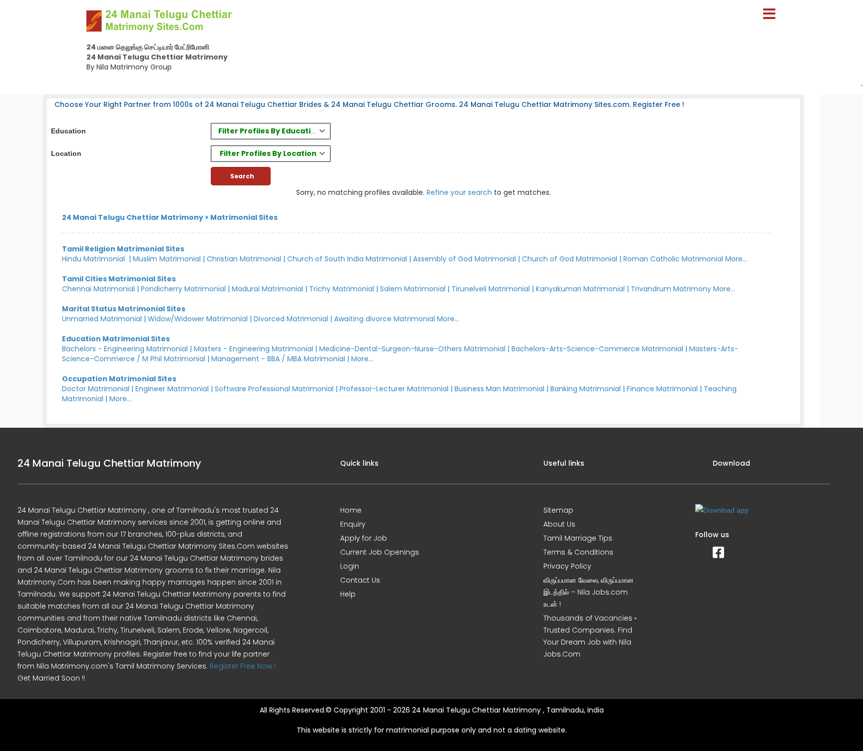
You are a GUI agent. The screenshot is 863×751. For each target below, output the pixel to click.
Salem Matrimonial (412, 289)
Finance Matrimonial (662, 389)
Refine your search (459, 192)
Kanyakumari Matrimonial (580, 289)
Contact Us (360, 580)
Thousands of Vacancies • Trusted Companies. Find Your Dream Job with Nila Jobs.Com (590, 636)
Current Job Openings (379, 552)
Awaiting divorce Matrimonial (384, 319)
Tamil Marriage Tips (577, 538)
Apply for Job (363, 538)
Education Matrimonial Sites (116, 339)
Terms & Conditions (578, 552)
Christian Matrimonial (244, 259)
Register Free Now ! (243, 666)
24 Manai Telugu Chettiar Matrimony (132, 217)
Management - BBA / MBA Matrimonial (278, 359)
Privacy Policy (567, 566)
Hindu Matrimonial (93, 259)
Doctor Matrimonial (95, 389)
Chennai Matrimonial (98, 289)
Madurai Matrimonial (267, 289)
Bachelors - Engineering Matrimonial (125, 349)
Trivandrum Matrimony (671, 289)
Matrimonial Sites (244, 217)
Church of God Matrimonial (569, 259)
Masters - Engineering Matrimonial (253, 349)
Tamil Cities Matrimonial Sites (119, 279)
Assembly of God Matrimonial (464, 259)
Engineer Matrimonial (172, 389)
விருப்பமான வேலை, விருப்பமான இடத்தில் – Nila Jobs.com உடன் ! (588, 592)
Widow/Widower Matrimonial (198, 319)
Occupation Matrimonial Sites (119, 379)
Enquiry (353, 524)
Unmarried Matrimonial (102, 319)
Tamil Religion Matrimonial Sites (123, 249)
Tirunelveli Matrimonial (490, 289)
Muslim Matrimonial (167, 259)
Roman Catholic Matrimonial (673, 259)
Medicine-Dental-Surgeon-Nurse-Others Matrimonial (412, 349)
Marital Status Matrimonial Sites (123, 309)
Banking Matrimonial (585, 389)
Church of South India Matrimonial (347, 259)
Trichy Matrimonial (341, 289)
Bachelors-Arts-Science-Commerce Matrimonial (597, 349)
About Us (559, 524)
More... (736, 259)
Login (349, 566)
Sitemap (558, 510)
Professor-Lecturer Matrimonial (394, 389)
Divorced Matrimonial (291, 319)
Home (351, 510)
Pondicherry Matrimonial (183, 289)
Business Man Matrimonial (499, 389)
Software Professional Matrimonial (274, 389)
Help (348, 594)
